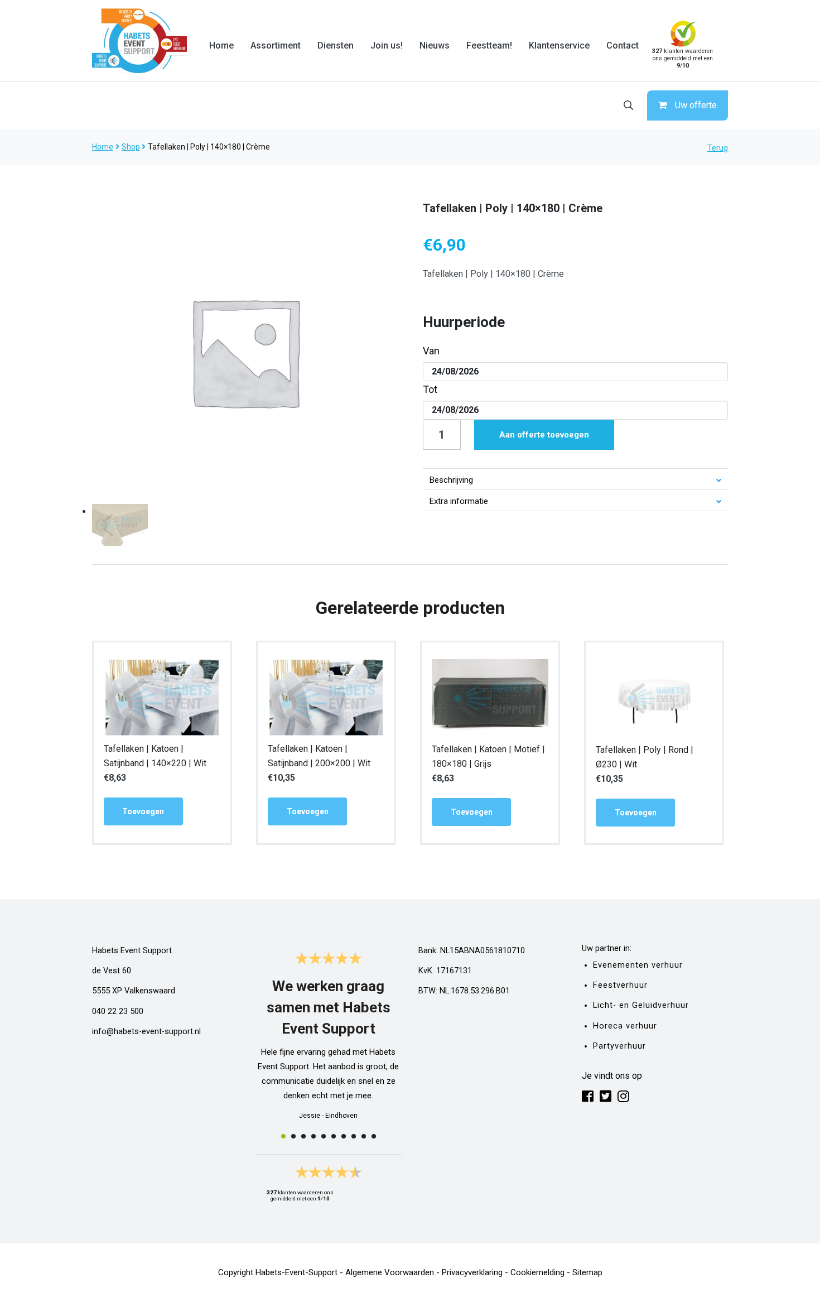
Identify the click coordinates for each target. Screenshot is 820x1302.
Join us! (386, 45)
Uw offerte (696, 105)
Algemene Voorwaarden (389, 1272)
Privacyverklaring (472, 1272)
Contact (622, 45)
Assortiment (275, 45)
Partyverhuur (619, 1046)
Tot (430, 389)
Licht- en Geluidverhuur (641, 1005)
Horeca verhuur (625, 1026)
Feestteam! (489, 45)
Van (431, 351)
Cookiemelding (537, 1272)
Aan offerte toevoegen (544, 435)
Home (221, 45)
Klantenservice (559, 45)
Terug (717, 147)
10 (374, 1136)
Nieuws (434, 45)
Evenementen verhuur (638, 965)
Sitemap (587, 1272)
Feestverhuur (620, 985)
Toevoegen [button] (143, 811)
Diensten (335, 45)
